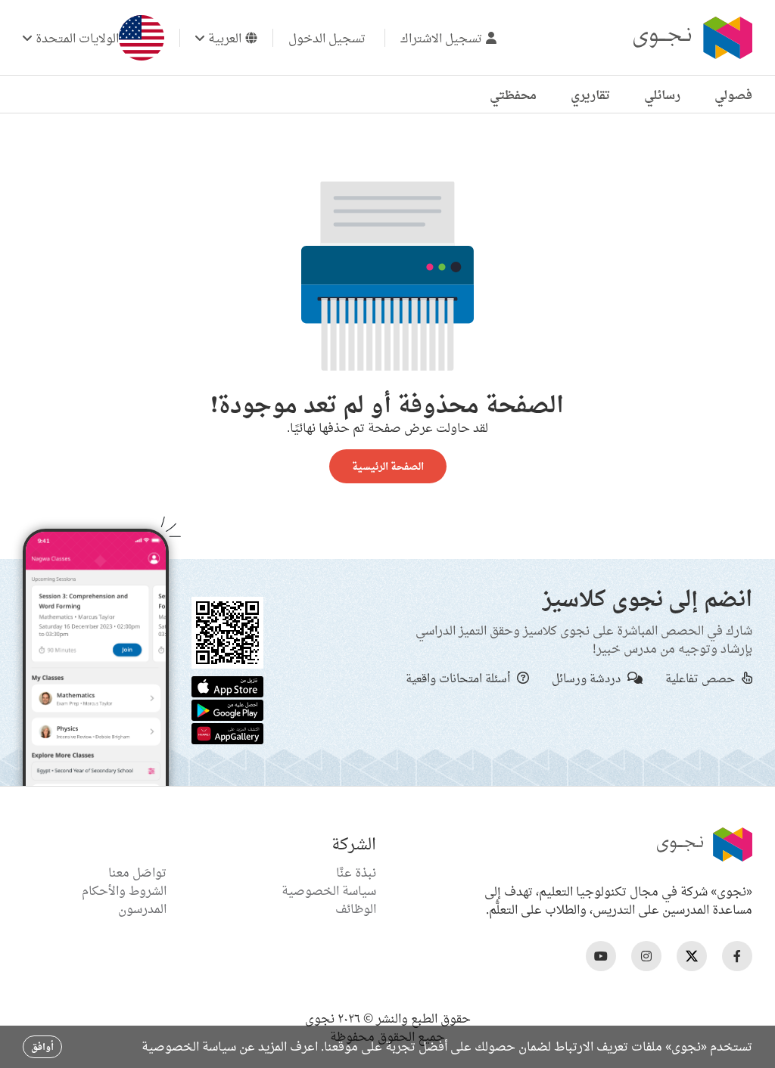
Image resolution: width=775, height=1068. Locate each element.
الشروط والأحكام (124, 890)
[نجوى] (691, 38)
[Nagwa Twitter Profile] (692, 956)
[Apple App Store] (227, 685)
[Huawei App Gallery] (227, 732)
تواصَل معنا (137, 872)
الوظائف (355, 908)
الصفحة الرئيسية (388, 466)
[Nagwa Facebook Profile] (737, 956)
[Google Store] (227, 708)
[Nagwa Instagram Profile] (646, 956)
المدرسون (142, 908)
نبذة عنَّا (356, 872)
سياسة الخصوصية (329, 890)
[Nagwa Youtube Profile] (601, 956)
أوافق (42, 1046)
